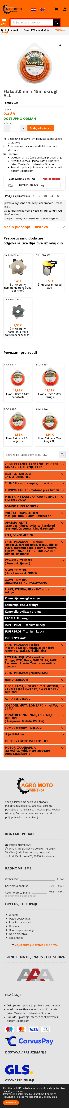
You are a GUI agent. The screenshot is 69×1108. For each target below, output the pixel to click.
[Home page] (2, 30)
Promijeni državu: (27, 185)
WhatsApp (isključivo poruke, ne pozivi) (32, 848)
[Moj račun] (65, 9)
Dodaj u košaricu (40, 128)
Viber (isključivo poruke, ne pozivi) (29, 852)
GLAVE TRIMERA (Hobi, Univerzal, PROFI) (21, 571)
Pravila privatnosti (20, 922)
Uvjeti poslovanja (19, 918)
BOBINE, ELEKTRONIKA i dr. (23, 506)
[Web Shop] (12, 9)
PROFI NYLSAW (15, 638)
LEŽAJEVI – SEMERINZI (20, 535)
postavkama (50, 1096)
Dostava (14, 926)
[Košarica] (56, 9)
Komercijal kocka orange (21, 605)
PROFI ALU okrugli (17, 618)
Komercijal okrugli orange (22, 598)
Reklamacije (16, 937)
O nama (13, 915)
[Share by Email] (45, 196)
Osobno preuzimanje (21, 930)
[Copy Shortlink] (58, 196)
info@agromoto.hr (20, 845)
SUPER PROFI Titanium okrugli (25, 625)
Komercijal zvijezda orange (23, 611)
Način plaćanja (18, 934)
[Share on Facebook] (33, 196)
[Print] (51, 196)
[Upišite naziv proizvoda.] (56, 22)
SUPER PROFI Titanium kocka (24, 631)
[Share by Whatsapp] (39, 196)
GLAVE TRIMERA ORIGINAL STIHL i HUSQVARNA (26, 581)
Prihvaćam (11, 1102)
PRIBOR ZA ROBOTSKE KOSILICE (26, 741)
